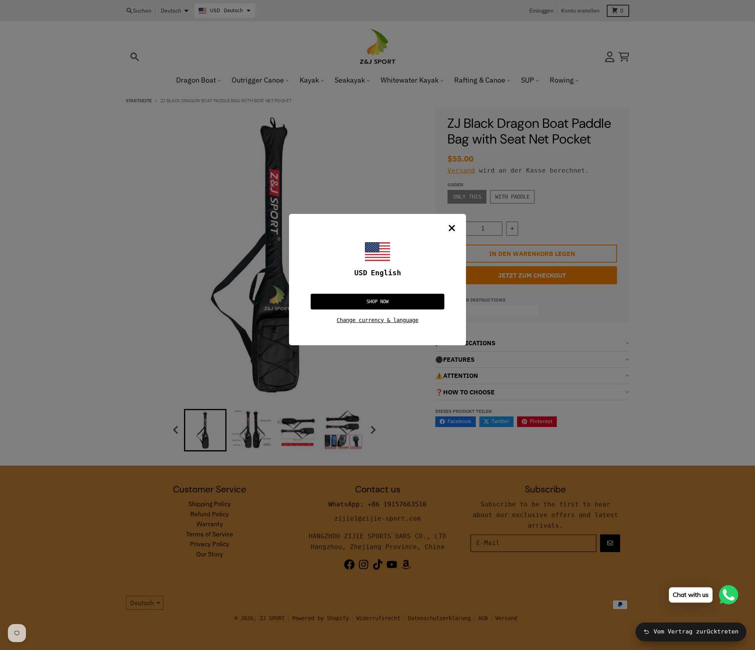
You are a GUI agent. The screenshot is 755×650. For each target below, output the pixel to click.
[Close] (451, 228)
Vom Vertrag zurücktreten (696, 631)
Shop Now (377, 301)
